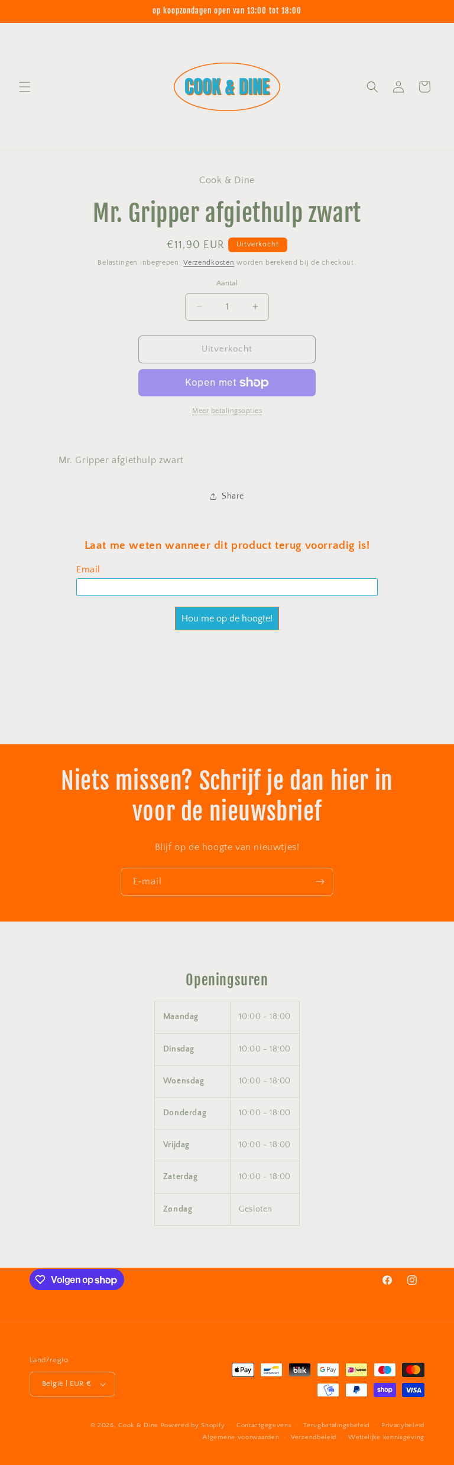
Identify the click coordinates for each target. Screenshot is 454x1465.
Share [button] (233, 496)
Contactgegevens (264, 1425)
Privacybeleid (402, 1425)
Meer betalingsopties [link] (227, 411)
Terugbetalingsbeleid (336, 1425)
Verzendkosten (208, 262)
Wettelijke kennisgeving (386, 1437)
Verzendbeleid (313, 1437)
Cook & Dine (138, 1425)
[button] (25, 87)
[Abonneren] (320, 882)
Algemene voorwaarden (241, 1437)
